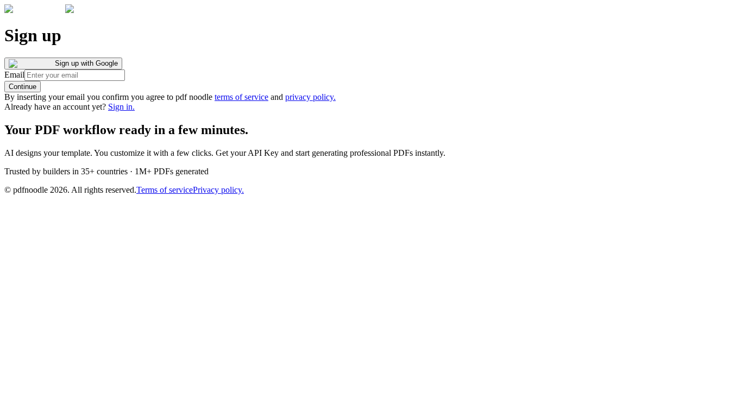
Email (14, 74)
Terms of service (164, 189)
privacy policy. (310, 97)
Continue (22, 87)
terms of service (241, 97)
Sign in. (121, 106)
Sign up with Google (86, 63)
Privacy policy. (218, 189)
